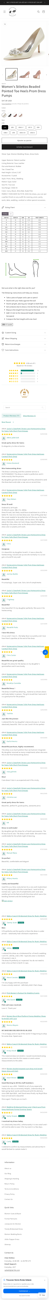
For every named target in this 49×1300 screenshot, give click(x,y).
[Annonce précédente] (4, 2)
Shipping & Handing (12, 1179)
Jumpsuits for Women (13, 1224)
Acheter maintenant (25, 147)
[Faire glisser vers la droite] (46, 74)
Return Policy (9, 1184)
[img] (24, 363)
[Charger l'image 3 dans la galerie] (24, 74)
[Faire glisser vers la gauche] (2, 74)
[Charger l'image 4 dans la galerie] (37, 74)
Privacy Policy (9, 1194)
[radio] (4, 115)
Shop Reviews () (29, 416)
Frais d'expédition (6, 104)
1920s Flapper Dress (12, 1239)
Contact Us (9, 1199)
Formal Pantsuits (11, 1219)
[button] (4, 11)
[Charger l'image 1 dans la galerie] (11, 74)
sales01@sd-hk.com (12, 1270)
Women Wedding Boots (13, 1234)
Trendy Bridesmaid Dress (14, 1229)
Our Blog (8, 1173)
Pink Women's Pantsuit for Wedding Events (23, 993)
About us (8, 1168)
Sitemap (8, 1244)
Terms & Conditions (12, 1189)
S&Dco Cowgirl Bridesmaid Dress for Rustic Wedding (27, 916)
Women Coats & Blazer (13, 1214)
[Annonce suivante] (44, 2)
